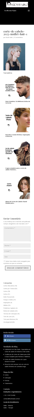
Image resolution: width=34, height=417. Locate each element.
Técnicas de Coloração (10, 314)
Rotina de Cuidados (9, 311)
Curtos (5, 291)
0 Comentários (18, 37)
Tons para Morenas (9, 319)
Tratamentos (8, 383)
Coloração (8, 378)
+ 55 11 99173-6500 (9, 395)
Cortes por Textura (9, 288)
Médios (5, 305)
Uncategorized (7, 322)
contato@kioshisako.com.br (11, 399)
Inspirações (6, 302)
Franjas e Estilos (8, 300)
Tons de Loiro (7, 316)
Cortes (7, 375)
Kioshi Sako (9, 37)
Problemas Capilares (9, 308)
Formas (7, 380)
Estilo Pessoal (7, 297)
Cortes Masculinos (8, 286)
